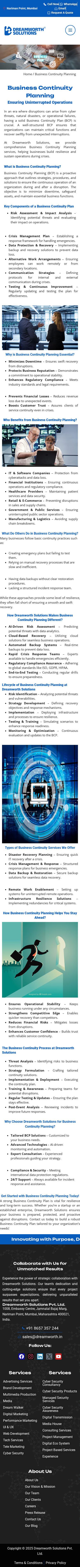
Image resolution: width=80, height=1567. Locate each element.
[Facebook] (21, 1356)
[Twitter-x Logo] (49, 1356)
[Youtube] (58, 1356)
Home (27, 74)
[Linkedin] (40, 1356)
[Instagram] (31, 1356)
